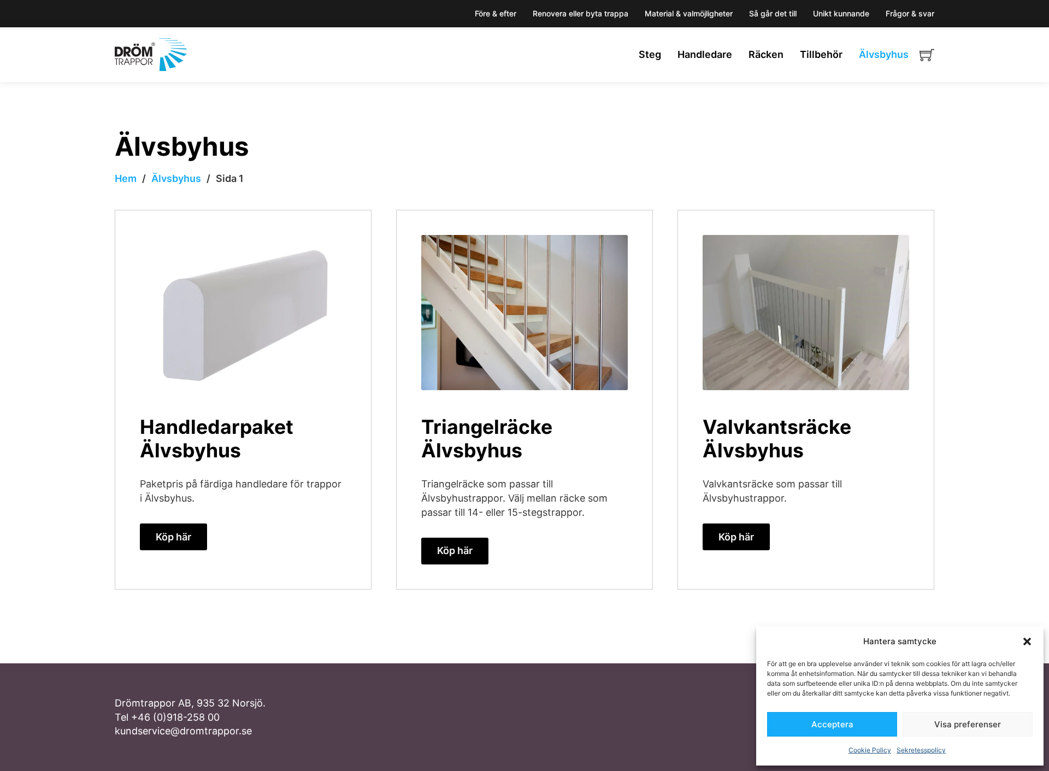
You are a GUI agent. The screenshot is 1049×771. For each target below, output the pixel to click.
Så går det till (773, 13)
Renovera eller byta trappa (580, 13)
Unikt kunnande (841, 13)
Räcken (766, 54)
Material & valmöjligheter (689, 13)
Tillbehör (821, 54)
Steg (650, 54)
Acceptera (832, 724)
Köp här (173, 537)
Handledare (704, 54)
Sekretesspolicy (921, 750)
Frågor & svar (910, 13)
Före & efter (495, 13)
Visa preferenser (967, 724)
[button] (1027, 641)
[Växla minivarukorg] (927, 55)
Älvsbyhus (884, 54)
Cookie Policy (869, 750)
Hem (126, 178)
